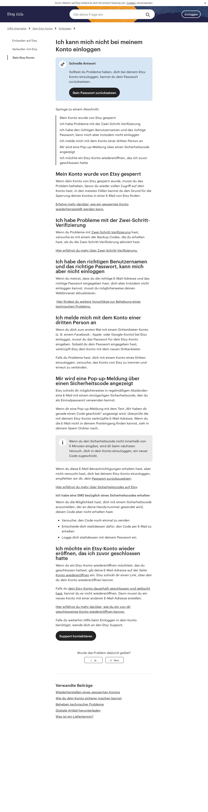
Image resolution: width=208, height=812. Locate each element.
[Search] (148, 14)
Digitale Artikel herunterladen (78, 710)
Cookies (131, 3)
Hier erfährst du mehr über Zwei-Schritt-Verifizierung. (97, 250)
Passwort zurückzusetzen (111, 478)
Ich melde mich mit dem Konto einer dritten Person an (101, 141)
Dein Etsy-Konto (42, 28)
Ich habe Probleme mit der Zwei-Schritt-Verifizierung (100, 124)
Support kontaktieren (75, 636)
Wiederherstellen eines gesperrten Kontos (88, 692)
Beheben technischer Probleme (80, 704)
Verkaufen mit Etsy (24, 49)
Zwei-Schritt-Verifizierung (111, 232)
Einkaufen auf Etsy (24, 40)
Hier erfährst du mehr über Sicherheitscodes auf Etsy (96, 487)
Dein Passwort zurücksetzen (94, 92)
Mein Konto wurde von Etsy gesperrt (88, 117)
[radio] (93, 660)
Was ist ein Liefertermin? (74, 716)
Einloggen (191, 14)
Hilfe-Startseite (16, 28)
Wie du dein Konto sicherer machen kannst (89, 698)
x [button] (205, 3)
